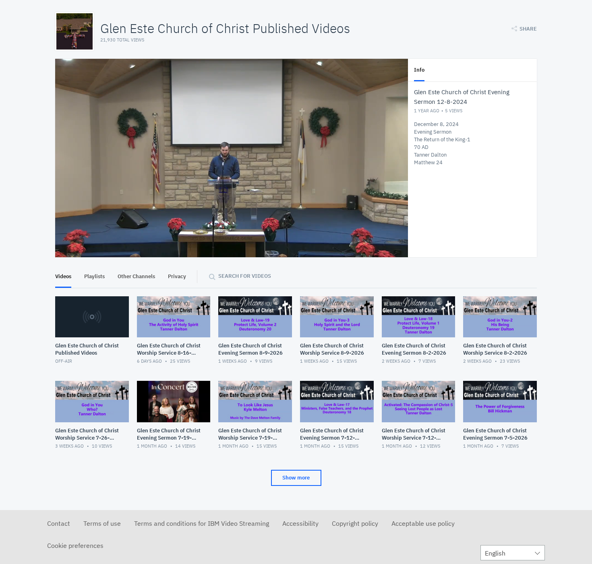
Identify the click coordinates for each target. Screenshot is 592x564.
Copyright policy (355, 523)
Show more (296, 477)
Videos (63, 276)
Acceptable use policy (423, 523)
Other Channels (136, 276)
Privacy (177, 276)
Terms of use (102, 523)
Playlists (94, 276)
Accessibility (300, 523)
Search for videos (244, 276)
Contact (58, 523)
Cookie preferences (75, 545)
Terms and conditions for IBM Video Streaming (201, 523)
